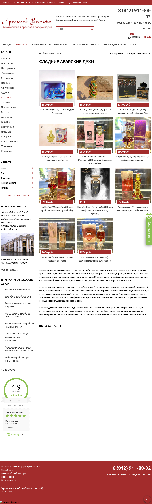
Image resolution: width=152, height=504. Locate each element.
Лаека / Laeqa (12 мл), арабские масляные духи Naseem (57, 158)
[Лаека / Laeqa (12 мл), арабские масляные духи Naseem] (57, 135)
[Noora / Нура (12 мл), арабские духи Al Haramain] (57, 88)
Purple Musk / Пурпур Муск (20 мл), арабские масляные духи (133, 158)
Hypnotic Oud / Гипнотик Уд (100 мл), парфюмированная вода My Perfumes (95, 210)
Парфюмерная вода (86, 44)
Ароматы (22, 44)
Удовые (5, 58)
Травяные (6, 146)
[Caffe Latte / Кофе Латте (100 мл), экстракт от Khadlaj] (57, 235)
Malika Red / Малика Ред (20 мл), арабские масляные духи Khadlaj (57, 209)
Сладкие (6, 97)
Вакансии (77, 2)
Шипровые (7, 136)
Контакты (40, 2)
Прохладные (8, 107)
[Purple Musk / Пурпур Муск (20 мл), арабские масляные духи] (133, 135)
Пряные (5, 83)
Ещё (85, 2)
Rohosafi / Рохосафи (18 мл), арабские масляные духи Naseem (95, 259)
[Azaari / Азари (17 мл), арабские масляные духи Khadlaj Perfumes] (133, 185)
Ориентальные (9, 141)
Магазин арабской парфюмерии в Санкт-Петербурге (21, 468)
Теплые (5, 102)
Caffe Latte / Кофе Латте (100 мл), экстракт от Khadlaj (57, 259)
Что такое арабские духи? (17, 289)
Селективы (39, 44)
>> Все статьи (8, 369)
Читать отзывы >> (11, 270)
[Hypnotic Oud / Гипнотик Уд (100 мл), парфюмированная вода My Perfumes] (95, 185)
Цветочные (7, 63)
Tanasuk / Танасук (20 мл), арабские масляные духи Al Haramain (95, 111)
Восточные (7, 126)
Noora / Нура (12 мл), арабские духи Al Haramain (57, 111)
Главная (6, 2)
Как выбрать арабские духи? (18, 296)
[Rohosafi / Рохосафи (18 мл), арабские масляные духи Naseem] (95, 235)
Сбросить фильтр (17, 195)
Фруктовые (7, 87)
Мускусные (7, 78)
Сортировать (116, 53)
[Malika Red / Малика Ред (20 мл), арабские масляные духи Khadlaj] (57, 185)
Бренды (7, 44)
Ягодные (6, 131)
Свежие (5, 92)
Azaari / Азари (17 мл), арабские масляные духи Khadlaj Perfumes (133, 209)
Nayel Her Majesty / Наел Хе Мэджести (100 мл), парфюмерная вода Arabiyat (95, 160)
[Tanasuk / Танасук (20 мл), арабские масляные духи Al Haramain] (95, 88)
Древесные (7, 73)
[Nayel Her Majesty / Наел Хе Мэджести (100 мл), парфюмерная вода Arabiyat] (95, 135)
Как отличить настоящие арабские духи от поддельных (17, 337)
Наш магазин (18, 2)
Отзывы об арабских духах (14, 473)
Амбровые (7, 117)
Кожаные (6, 151)
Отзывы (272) (64, 2)
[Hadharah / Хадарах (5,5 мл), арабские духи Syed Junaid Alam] (133, 88)
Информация (7, 477)
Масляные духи (59, 44)
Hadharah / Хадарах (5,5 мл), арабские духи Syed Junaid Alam (133, 111)
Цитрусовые (8, 68)
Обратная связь (9, 480)
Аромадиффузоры (115, 44)
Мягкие (5, 112)
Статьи (29, 2)
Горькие (5, 122)
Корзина (51, 2)
